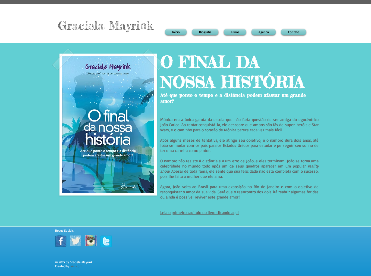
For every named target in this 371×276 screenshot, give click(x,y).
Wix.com (76, 266)
